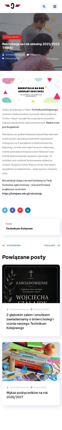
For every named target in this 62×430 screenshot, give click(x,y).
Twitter (5, 210)
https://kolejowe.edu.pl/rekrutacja (22, 193)
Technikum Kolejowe (15, 54)
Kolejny (50, 245)
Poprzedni (14, 245)
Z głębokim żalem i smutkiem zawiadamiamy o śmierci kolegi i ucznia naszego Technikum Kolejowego (30, 321)
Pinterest (20, 210)
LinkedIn (28, 210)
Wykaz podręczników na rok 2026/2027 (27, 395)
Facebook (12, 210)
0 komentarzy (12, 58)
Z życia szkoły (12, 37)
